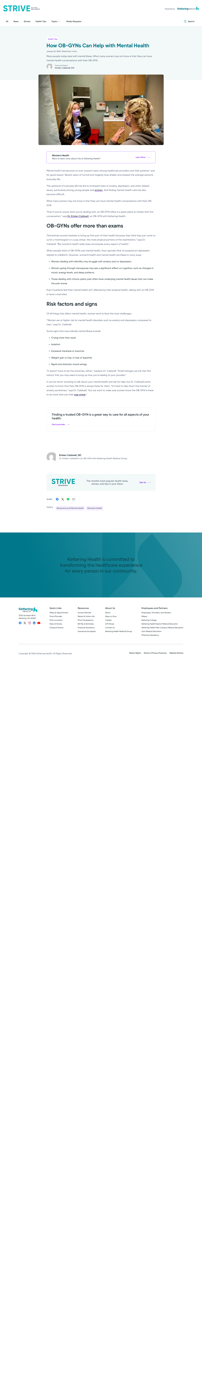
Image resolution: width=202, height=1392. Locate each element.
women (99, 190)
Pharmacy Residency (150, 635)
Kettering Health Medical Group (118, 631)
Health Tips (53, 39)
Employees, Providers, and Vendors (156, 613)
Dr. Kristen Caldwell (78, 216)
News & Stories (56, 624)
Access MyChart (84, 613)
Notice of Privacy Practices (155, 653)
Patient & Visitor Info (86, 616)
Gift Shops (109, 624)
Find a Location (56, 620)
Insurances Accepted (87, 631)
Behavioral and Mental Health (70, 508)
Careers (108, 620)
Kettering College (149, 620)
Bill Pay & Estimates (86, 624)
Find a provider (58, 424)
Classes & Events (56, 627)
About (107, 613)
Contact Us (110, 627)
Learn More (140, 157)
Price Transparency (86, 620)
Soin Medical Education (151, 631)
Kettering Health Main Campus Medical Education (162, 627)
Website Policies (176, 653)
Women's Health (94, 508)
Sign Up (142, 482)
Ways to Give (110, 616)
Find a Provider (56, 616)
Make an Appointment (59, 613)
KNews (144, 616)
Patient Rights (135, 653)
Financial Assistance (86, 627)
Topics (54, 21)
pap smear (80, 394)
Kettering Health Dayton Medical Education (160, 624)
